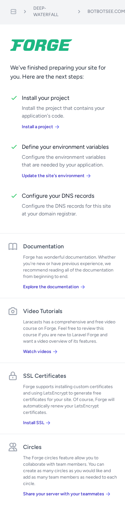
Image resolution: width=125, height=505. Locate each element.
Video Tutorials (42, 311)
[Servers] (13, 11)
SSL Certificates (44, 375)
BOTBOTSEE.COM (106, 11)
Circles (32, 447)
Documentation (43, 246)
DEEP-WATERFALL (45, 11)
